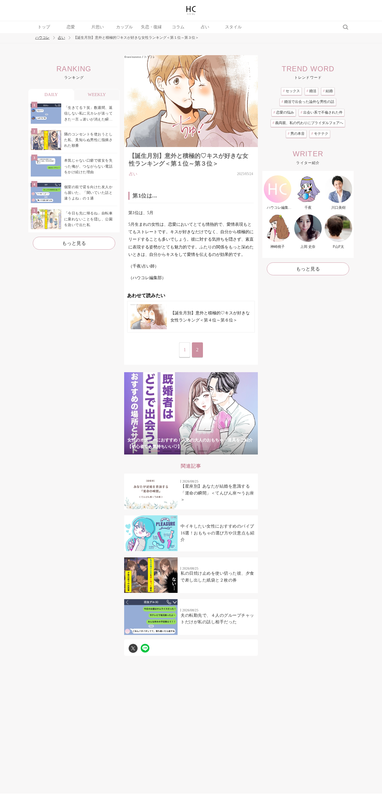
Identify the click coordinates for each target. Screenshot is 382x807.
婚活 (311, 91)
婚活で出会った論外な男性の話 (307, 102)
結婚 (328, 91)
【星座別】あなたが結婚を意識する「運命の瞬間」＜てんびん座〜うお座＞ (217, 493)
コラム (178, 27)
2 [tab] (167, 451)
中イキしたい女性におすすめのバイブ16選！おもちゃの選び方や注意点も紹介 (217, 533)
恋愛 (71, 27)
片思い (97, 27)
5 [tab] (202, 451)
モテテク (319, 134)
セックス (291, 91)
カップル (124, 27)
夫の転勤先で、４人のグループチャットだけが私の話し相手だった (217, 618)
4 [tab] (191, 451)
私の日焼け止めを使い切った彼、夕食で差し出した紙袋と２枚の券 (217, 576)
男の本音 (296, 134)
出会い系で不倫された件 (322, 112)
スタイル (233, 27)
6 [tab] (214, 451)
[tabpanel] (191, 413)
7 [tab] (226, 451)
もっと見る (74, 243)
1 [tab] (155, 451)
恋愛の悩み (283, 112)
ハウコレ (42, 38)
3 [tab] (179, 451)
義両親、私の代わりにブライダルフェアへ (307, 123)
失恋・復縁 (151, 27)
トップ (44, 27)
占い (205, 27)
